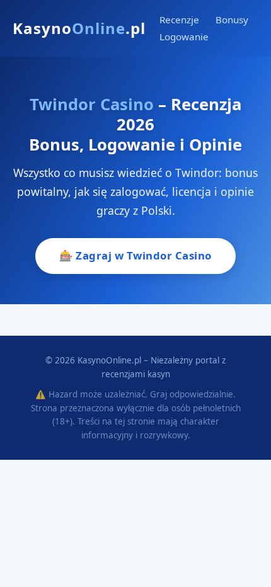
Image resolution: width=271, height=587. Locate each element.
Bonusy (232, 19)
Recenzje (179, 19)
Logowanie (184, 36)
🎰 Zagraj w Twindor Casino (135, 255)
